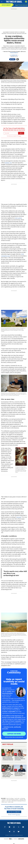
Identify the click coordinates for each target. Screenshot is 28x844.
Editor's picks (4, 802)
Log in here (18, 814)
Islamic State (10, 802)
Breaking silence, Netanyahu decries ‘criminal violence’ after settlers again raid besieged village (8, 774)
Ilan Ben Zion (14, 55)
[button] (26, 2)
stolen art (3, 800)
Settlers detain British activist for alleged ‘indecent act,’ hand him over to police (20, 758)
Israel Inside (17, 798)
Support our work (14, 734)
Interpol (19, 517)
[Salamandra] (21, 838)
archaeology (22, 798)
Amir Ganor (8, 800)
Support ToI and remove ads (21, 5)
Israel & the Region (10, 798)
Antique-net (8, 162)
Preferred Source (14, 52)
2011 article (18, 218)
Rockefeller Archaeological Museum (19, 800)
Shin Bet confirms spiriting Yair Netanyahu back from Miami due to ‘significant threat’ (20, 774)
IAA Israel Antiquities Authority (13, 799)
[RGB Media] (11, 838)
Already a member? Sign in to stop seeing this (14, 737)
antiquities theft (23, 799)
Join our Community (6, 5)
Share (13, 59)
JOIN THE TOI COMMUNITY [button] (14, 811)
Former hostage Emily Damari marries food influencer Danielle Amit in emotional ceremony (8, 758)
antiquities (4, 799)
